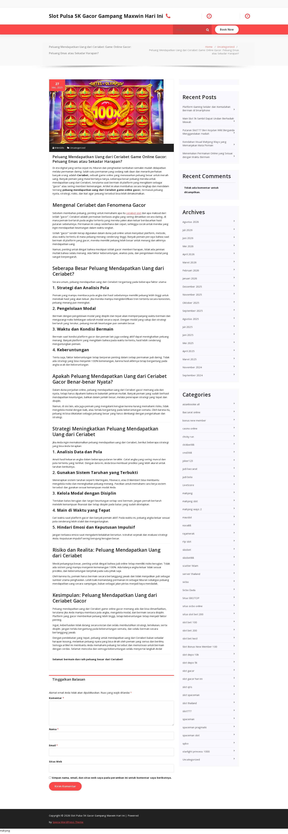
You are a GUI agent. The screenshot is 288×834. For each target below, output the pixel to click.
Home (208, 46)
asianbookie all (191, 404)
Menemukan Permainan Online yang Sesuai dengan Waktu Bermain (207, 155)
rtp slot (186, 541)
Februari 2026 (190, 270)
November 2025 (192, 294)
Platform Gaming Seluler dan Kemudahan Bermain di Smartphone (206, 108)
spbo (185, 743)
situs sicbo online (192, 606)
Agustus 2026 (190, 221)
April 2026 (188, 254)
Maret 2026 (189, 262)
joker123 (187, 460)
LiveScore (188, 485)
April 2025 (188, 351)
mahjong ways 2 (192, 509)
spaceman (188, 719)
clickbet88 (188, 444)
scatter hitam (190, 565)
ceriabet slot (133, 213)
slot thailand (189, 703)
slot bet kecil (190, 638)
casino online (190, 428)
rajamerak (188, 533)
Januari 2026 (189, 278)
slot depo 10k (190, 654)
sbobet (186, 549)
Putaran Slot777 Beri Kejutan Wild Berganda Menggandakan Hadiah (208, 131)
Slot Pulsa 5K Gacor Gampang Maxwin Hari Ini (106, 16)
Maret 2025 (189, 359)
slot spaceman (191, 695)
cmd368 (187, 452)
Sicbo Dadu (189, 590)
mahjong (187, 493)
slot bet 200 (189, 630)
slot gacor (188, 670)
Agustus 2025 (190, 319)
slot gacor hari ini (192, 678)
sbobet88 (188, 557)
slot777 (187, 711)
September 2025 (192, 310)
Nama (53, 729)
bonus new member (194, 420)
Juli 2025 (187, 327)
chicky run (188, 436)
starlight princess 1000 (196, 751)
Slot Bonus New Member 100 (199, 646)
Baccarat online (191, 412)
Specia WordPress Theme (68, 822)
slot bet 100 (189, 622)
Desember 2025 (192, 286)
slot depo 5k (189, 662)
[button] (208, 30)
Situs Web (55, 761)
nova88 (186, 525)
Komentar (56, 698)
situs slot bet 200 (193, 614)
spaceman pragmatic (194, 727)
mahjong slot (190, 501)
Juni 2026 (187, 238)
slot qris (187, 687)
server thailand (191, 574)
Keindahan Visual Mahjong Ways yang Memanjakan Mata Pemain (204, 143)
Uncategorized (225, 46)
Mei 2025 (188, 343)
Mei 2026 (188, 246)
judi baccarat (190, 468)
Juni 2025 (187, 335)
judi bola (187, 477)
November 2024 (192, 367)
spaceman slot (191, 735)
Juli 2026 (187, 230)
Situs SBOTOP (190, 598)
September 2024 (192, 375)
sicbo (185, 582)
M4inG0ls (59, 147)
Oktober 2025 (190, 302)
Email (53, 745)
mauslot (187, 517)
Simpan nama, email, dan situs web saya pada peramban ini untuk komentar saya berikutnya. (112, 777)
